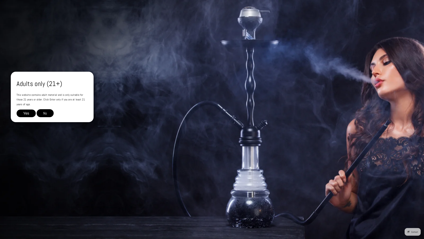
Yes (26, 113)
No (45, 113)
